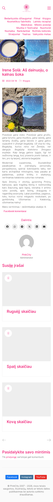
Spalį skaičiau (19, 366)
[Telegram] (22, 227)
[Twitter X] (29, 227)
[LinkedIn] (37, 227)
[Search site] (3, 8)
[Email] (44, 227)
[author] (26, 242)
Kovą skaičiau (19, 422)
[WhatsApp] (15, 227)
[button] (49, 8)
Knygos (26, 81)
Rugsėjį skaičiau (21, 311)
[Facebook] (7, 227)
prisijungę (11, 457)
